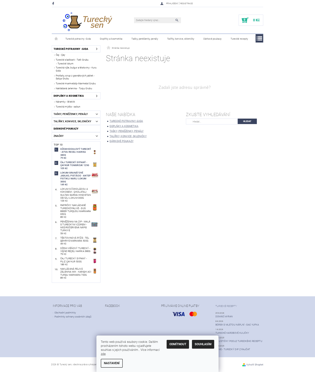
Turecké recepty (239, 38)
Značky (59, 135)
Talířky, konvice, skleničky (180, 38)
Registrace (186, 3)
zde (103, 354)
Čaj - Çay (60, 54)
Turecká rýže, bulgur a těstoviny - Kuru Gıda (76, 69)
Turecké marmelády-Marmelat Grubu (76, 83)
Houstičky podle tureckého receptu (238, 341)
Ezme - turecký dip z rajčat (232, 349)
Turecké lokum (65, 63)
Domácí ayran (224, 316)
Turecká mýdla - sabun (68, 106)
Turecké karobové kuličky (232, 332)
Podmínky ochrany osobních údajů (73, 316)
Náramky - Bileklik (65, 101)
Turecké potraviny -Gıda (78, 38)
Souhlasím (203, 344)
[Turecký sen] (87, 22)
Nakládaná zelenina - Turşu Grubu (74, 88)
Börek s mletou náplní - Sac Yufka (237, 324)
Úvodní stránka (56, 39)
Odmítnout (177, 344)
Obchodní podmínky (65, 312)
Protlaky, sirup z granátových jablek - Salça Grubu (75, 77)
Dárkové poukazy (212, 38)
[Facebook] (54, 3)
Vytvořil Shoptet (254, 364)
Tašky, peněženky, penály (144, 38)
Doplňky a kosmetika (111, 38)
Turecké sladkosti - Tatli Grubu (72, 59)
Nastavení (112, 363)
